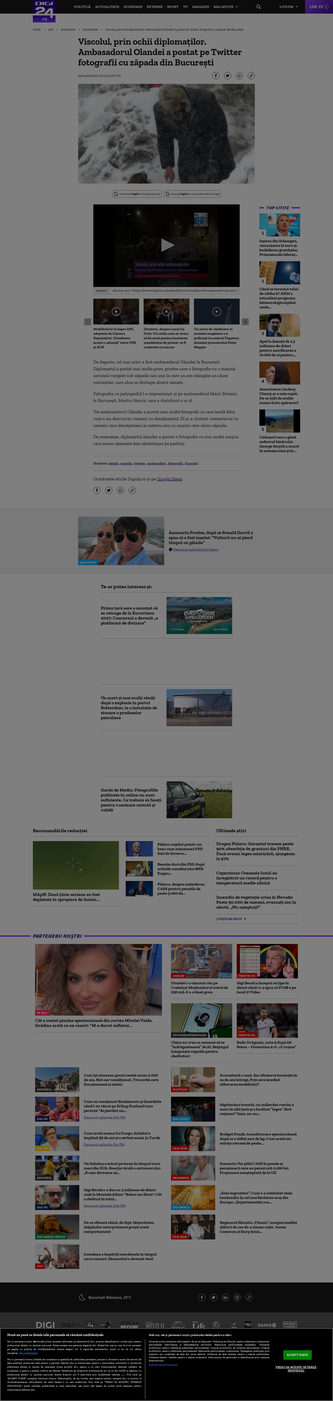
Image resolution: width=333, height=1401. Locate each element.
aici (123, 1374)
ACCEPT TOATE (297, 1355)
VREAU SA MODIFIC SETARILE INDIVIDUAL (295, 1368)
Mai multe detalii (28, 1353)
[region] (166, 1364)
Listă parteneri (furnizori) (163, 1364)
